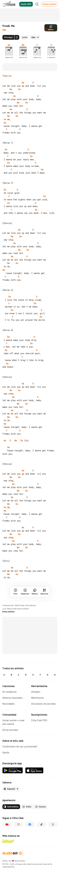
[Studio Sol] (13, 859)
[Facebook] (29, 831)
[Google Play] (12, 777)
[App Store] (34, 777)
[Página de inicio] (9, 4)
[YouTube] (6, 831)
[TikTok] (41, 831)
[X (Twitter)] (52, 831)
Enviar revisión (8, 618)
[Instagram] (18, 831)
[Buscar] (37, 4)
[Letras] (8, 848)
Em (10, 76)
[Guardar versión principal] (16, 37)
